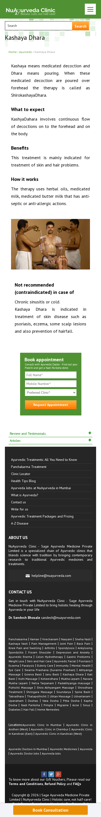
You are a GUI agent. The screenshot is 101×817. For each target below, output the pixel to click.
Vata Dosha (50, 701)
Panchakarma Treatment (28, 467)
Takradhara (16, 696)
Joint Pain (66, 643)
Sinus (86, 705)
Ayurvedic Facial (65, 661)
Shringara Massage (39, 692)
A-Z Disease (19, 523)
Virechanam (50, 639)
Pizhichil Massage (21, 687)
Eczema (14, 665)
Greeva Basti (33, 674)
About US (18, 537)
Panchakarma (18, 639)
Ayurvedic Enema (20, 657)
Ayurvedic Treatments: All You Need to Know (44, 459)
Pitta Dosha (71, 701)
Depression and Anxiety (73, 652)
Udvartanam (82, 696)
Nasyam (66, 639)
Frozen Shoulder (39, 652)
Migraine (63, 705)
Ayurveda (86, 749)
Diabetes (15, 709)
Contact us (18, 502)
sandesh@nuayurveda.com (61, 617)
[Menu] (90, 9)
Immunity (62, 665)
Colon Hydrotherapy (49, 657)
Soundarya (63, 692)
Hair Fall (29, 709)
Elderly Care (45, 665)
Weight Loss (16, 661)
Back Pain (83, 643)
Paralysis (28, 665)
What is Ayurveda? (24, 495)
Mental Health (81, 665)
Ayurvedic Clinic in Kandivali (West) (58, 733)
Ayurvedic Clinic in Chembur (49, 729)
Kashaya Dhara (73, 674)
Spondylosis (66, 648)
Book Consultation (50, 810)
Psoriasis (85, 661)
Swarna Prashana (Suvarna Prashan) (50, 670)
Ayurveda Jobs (51, 753)
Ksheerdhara (49, 679)
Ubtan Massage (60, 696)
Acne (75, 705)
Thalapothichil (37, 696)
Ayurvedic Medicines (63, 749)
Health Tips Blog (23, 481)
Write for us (19, 509)
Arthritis (50, 648)
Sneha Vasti (83, 639)
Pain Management (43, 643)
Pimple (48, 705)
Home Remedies (48, 709)
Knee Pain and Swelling (25, 648)
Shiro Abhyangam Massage (55, 687)
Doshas (33, 701)
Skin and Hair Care (39, 661)
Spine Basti (82, 692)
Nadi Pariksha (30, 705)
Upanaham (16, 701)
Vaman (34, 639)
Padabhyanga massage (74, 683)
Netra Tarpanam (43, 683)
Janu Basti (52, 674)
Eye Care (15, 670)
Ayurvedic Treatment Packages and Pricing (42, 516)
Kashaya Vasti (18, 643)
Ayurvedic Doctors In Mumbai (28, 749)
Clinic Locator (20, 474)
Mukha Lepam (70, 679)
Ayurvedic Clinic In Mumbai (42, 725)
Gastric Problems (78, 657)
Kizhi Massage (28, 679)
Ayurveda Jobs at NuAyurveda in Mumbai (41, 488)
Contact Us (20, 592)
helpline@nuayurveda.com (51, 575)
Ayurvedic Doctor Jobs (24, 753)
